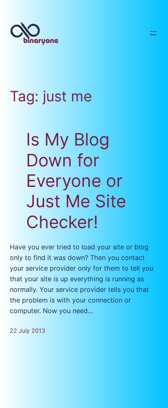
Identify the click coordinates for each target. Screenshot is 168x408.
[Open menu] (153, 33)
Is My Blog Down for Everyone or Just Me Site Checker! (76, 180)
